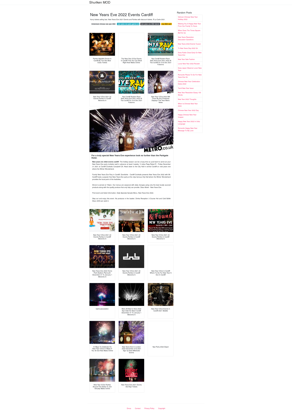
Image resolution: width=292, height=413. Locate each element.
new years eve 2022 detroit (150, 24)
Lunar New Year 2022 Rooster (189, 63)
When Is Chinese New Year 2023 (188, 104)
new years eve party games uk (128, 24)
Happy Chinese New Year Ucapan (187, 115)
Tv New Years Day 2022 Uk (188, 48)
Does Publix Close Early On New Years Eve (189, 53)
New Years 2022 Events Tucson (189, 44)
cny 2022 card (166, 24)
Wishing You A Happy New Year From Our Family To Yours (189, 24)
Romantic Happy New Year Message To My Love (187, 129)
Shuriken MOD (99, 2)
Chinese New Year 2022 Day (188, 110)
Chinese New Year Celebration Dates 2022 (189, 82)
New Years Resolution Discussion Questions (186, 38)
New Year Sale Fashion (186, 59)
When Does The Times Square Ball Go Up (189, 31)
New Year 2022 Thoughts (187, 99)
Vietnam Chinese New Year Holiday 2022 (188, 18)
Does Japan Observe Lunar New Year (190, 69)
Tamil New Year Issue (186, 88)
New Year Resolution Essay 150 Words (189, 93)
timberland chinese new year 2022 (103, 24)
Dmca (129, 408)
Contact (138, 408)
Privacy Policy (149, 408)
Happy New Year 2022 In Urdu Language (189, 122)
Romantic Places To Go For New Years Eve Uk (190, 76)
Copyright (161, 408)
